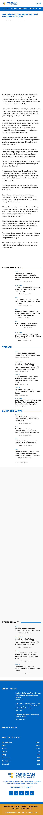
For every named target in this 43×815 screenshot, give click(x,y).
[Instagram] (16, 793)
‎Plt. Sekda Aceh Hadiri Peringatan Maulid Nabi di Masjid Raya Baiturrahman (27, 289)
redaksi (20, 293)
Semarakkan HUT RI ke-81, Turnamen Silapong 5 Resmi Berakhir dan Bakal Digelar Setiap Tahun (27, 276)
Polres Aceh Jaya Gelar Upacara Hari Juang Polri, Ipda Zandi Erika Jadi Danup (27, 301)
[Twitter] (15, 259)
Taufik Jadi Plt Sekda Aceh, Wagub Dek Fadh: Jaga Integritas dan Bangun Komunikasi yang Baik (28, 402)
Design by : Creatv (33, 812)
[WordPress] (27, 793)
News (16, 271)
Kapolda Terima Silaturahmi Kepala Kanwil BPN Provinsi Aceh (27, 354)
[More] (34, 259)
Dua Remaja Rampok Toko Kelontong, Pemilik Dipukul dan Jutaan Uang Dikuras (28, 695)
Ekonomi (17, 374)
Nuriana (20, 282)
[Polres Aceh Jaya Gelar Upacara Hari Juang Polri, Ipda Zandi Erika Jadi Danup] (8, 301)
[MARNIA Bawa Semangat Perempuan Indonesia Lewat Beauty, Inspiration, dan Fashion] (8, 430)
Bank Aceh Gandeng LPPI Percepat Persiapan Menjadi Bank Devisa (27, 391)
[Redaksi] (3, 21)
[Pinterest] (21, 259)
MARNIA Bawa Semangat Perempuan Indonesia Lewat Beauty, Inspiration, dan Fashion (27, 431)
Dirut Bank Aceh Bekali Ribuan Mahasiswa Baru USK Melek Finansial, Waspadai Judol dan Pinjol (26, 379)
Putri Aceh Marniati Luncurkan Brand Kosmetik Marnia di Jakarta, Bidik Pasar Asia (28, 336)
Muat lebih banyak (20, 462)
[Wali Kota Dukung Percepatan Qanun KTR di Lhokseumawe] (8, 325)
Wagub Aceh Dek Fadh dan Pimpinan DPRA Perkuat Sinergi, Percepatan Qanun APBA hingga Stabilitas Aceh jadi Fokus (27, 367)
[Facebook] (9, 259)
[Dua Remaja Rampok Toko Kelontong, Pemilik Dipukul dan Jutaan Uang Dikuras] (8, 696)
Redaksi (8, 21)
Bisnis (16, 426)
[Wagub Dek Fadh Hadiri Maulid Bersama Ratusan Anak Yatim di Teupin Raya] (8, 418)
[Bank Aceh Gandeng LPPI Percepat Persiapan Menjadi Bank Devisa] (8, 391)
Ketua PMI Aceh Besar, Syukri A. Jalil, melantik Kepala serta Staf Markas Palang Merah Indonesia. (27, 706)
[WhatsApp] (28, 259)
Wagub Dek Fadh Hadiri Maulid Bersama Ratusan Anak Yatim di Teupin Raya (27, 419)
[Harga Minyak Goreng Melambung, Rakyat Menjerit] (8, 718)
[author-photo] (16, 282)
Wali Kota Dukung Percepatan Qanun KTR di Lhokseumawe (26, 324)
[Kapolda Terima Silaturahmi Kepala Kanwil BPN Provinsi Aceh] (8, 355)
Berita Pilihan (18, 285)
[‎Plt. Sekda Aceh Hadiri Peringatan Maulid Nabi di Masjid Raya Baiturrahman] (8, 289)
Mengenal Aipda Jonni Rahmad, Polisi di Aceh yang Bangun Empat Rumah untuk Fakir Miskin (27, 313)
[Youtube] (32, 793)
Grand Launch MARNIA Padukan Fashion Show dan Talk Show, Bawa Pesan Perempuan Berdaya (27, 453)
